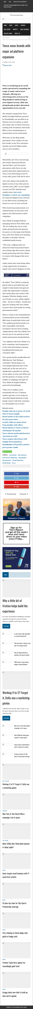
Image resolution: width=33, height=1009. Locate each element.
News (10, 25)
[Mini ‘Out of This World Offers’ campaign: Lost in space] (7, 729)
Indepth (15, 29)
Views (16, 25)
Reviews (23, 25)
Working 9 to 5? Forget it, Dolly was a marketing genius (16, 697)
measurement (6, 460)
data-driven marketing (9, 458)
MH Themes (24, 1007)
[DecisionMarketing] (16, 15)
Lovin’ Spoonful (24, 29)
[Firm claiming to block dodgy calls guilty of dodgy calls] (16, 927)
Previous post (11, 494)
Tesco (14, 463)
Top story (5, 840)
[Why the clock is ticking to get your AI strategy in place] (7, 647)
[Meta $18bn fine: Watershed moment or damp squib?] (7, 739)
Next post (23, 494)
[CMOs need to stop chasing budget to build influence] (7, 666)
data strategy (22, 455)
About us (17, 33)
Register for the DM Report (20, 1)
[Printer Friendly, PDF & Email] (7, 451)
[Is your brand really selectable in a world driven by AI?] (7, 637)
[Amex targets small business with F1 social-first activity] (7, 748)
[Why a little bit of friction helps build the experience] (16, 594)
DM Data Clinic (8, 33)
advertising (12, 455)
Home (5, 1)
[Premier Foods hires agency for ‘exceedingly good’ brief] (16, 957)
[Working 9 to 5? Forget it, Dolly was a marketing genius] (16, 686)
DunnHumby (22, 458)
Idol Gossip (7, 29)
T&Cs (10, 1)
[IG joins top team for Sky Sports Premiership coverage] (7, 758)
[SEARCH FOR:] (16, 38)
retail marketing (17, 460)
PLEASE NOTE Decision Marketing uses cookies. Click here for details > (16, 6)
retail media (6, 463)
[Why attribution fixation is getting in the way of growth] (7, 656)
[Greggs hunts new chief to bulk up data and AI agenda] (16, 987)
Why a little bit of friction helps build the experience (15, 605)
